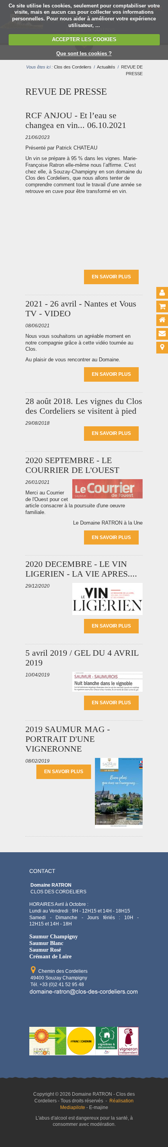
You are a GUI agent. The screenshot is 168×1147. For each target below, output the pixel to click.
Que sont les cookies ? (84, 53)
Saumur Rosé (45, 950)
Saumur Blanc (46, 943)
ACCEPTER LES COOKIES (84, 39)
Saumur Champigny (53, 936)
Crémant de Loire (50, 956)
